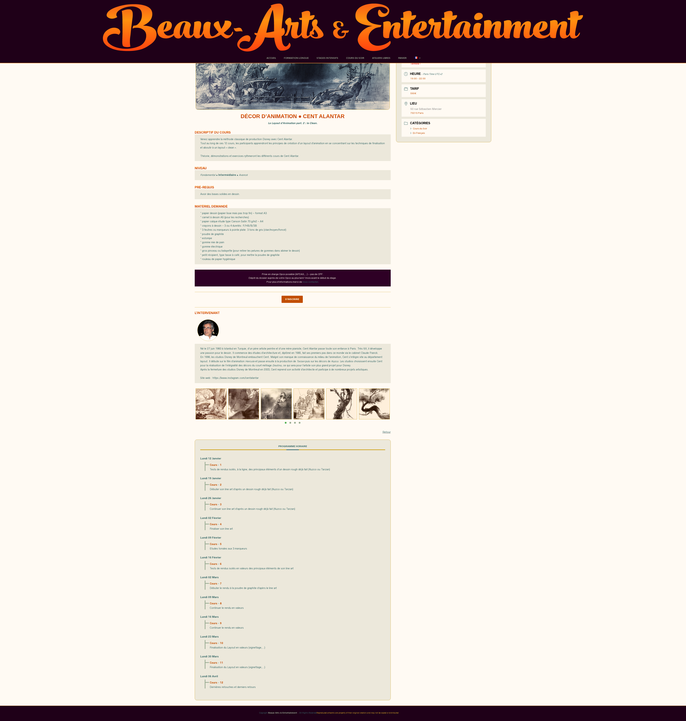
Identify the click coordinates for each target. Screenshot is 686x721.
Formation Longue (296, 58)
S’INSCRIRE (292, 299)
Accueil (271, 58)
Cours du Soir (420, 128)
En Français (419, 133)
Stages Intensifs (327, 58)
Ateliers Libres (381, 58)
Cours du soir (355, 58)
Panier (402, 58)
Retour (386, 432)
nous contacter (310, 282)
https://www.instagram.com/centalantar (236, 377)
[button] (285, 422)
